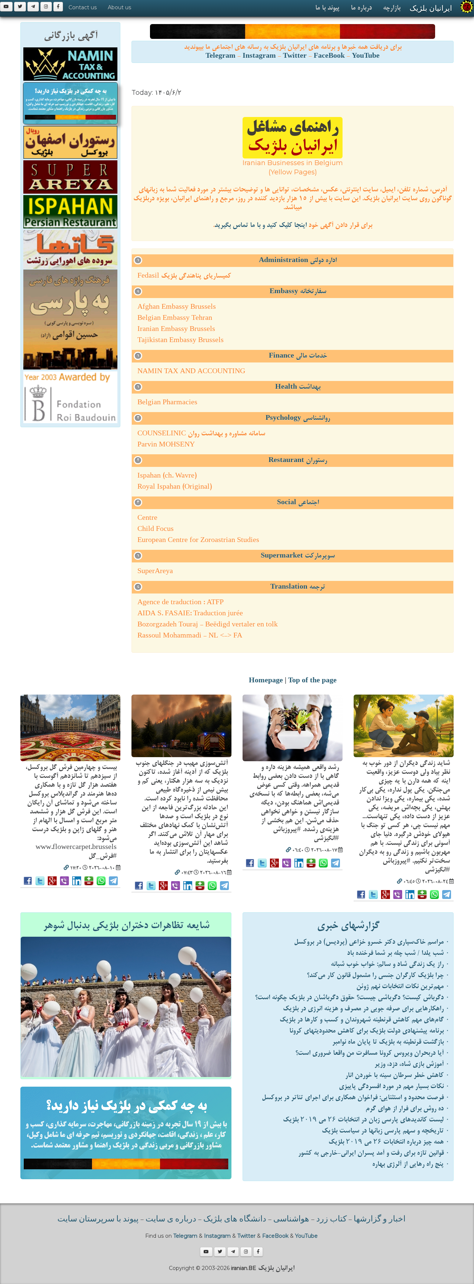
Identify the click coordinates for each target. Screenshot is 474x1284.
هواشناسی (291, 1219)
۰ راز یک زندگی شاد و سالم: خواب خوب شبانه (390, 964)
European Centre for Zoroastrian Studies (198, 540)
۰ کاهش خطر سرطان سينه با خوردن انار (397, 1075)
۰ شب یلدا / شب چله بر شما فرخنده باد (398, 953)
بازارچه (391, 8)
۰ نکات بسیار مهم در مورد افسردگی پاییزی (394, 1086)
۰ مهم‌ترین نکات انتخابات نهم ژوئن (403, 986)
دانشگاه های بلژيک (233, 1219)
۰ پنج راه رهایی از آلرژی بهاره (411, 1164)
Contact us (83, 7)
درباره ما (361, 8)
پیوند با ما (327, 8)
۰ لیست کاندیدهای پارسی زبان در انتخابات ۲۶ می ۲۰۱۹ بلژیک (366, 1120)
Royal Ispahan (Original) (174, 487)
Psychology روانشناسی (298, 418)
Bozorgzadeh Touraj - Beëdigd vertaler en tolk (207, 625)
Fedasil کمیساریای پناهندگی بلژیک (184, 276)
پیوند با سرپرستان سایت (97, 1219)
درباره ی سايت (171, 1219)
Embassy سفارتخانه (298, 291)
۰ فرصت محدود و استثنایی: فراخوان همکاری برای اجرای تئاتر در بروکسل (356, 1097)
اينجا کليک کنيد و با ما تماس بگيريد (260, 225)
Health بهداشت (297, 387)
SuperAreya (155, 571)
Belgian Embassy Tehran (174, 318)
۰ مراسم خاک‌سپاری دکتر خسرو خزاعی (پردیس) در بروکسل (372, 942)
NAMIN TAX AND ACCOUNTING (191, 371)
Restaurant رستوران (297, 460)
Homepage (266, 680)
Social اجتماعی (298, 502)
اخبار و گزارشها (379, 1219)
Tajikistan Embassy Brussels (180, 340)
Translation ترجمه (297, 587)
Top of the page (312, 680)
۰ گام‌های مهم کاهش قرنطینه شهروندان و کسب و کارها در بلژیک (365, 1020)
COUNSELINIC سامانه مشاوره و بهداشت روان (201, 433)
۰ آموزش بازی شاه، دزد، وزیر (412, 1064)
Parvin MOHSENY (166, 445)
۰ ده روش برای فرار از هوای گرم (407, 1108)
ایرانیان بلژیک (431, 8)
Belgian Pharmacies (167, 402)
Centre (147, 518)
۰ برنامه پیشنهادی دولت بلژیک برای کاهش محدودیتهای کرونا (369, 1031)
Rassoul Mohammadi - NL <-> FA (189, 636)
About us (119, 7)
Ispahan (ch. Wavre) (167, 476)
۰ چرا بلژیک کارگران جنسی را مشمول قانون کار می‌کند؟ (378, 975)
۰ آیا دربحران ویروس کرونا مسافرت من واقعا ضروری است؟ (372, 1053)
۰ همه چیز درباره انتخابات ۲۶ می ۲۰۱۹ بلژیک (389, 1142)
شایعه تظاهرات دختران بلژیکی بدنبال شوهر (126, 925)
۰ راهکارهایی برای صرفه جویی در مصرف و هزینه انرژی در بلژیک (366, 1008)
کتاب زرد (331, 1219)
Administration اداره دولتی (298, 260)
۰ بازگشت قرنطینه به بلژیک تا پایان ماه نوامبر (391, 1042)
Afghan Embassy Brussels (176, 307)
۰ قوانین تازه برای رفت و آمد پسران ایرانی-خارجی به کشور (374, 1153)
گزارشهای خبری (348, 925)
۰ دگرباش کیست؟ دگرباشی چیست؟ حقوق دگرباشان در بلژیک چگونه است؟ (352, 997)
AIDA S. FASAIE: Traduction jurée (190, 613)
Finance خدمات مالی (298, 356)
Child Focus (155, 529)
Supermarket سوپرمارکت (298, 556)
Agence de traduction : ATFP (180, 602)
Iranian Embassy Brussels (176, 329)
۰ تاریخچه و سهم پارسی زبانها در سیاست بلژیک (386, 1131)
